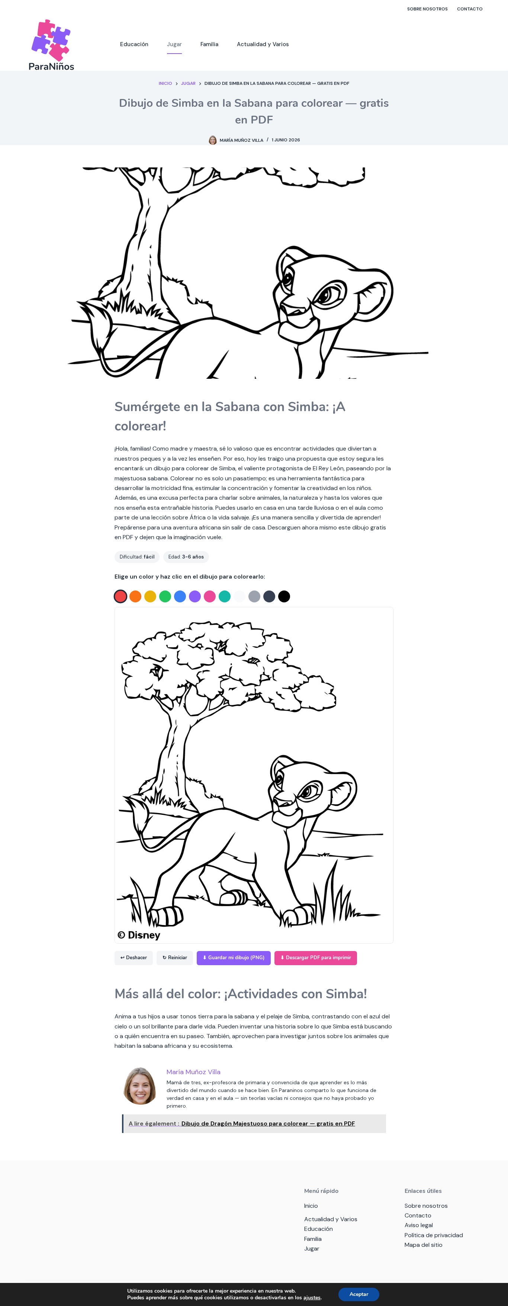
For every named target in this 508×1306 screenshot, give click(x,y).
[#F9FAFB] (239, 596)
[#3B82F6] (180, 596)
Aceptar (359, 1294)
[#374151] (269, 596)
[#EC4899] (210, 596)
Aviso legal (419, 1225)
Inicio (311, 1206)
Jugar (174, 44)
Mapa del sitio (424, 1245)
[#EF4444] (121, 597)
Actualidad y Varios (263, 44)
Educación (134, 44)
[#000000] (284, 596)
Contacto (470, 9)
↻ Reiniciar (175, 957)
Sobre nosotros (427, 9)
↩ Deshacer (133, 957)
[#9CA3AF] (254, 596)
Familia (209, 44)
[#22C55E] (165, 596)
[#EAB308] (150, 596)
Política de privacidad (434, 1235)
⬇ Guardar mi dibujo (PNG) (234, 957)
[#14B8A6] (225, 596)
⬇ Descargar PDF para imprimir (315, 957)
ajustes (312, 1297)
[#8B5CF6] (195, 596)
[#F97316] (135, 596)
